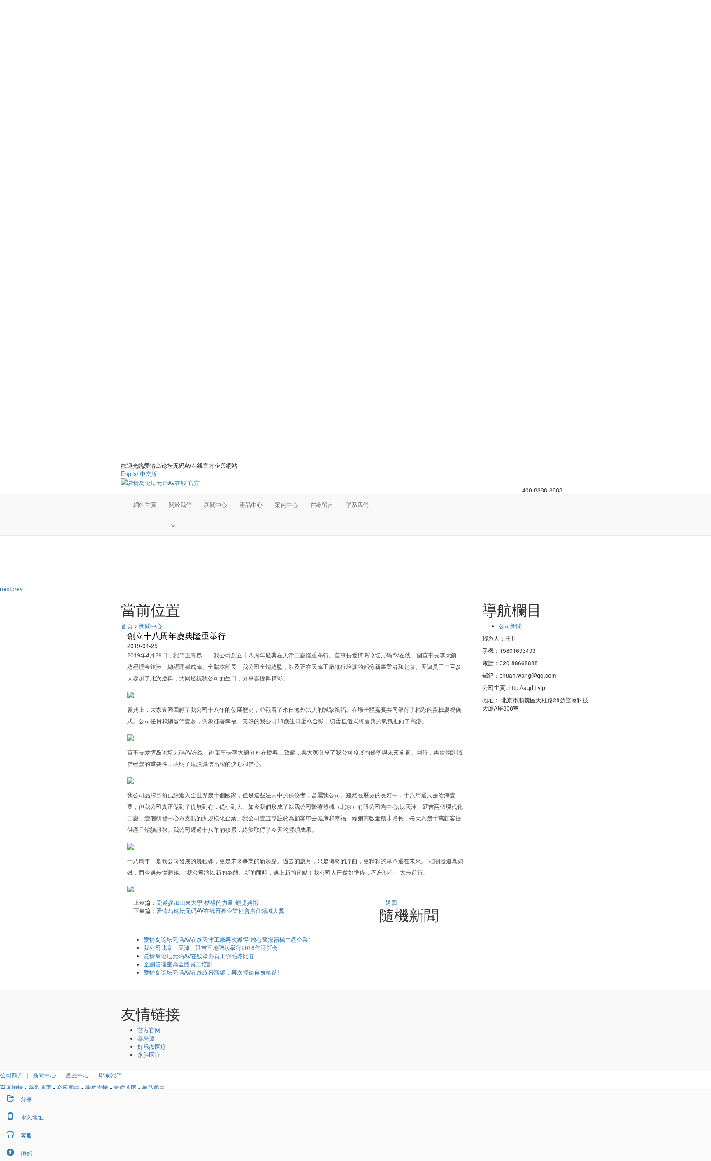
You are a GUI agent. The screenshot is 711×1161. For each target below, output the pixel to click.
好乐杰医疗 (151, 1046)
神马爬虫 (153, 1087)
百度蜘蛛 (11, 1087)
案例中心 (286, 504)
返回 (391, 902)
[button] (180, 525)
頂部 (26, 1153)
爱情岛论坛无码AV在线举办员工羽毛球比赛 (199, 956)
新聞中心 (215, 504)
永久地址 (32, 1117)
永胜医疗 (148, 1054)
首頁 (126, 626)
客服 (26, 1135)
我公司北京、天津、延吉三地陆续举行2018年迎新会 (211, 947)
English (130, 473)
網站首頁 (144, 504)
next (5, 589)
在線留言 (321, 504)
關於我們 (180, 504)
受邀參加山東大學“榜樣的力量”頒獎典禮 (207, 902)
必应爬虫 (68, 1087)
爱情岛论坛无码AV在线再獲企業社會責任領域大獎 (220, 910)
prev (17, 589)
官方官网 (148, 1030)
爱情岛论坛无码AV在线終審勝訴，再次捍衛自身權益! (211, 972)
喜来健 (146, 1038)
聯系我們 (357, 504)
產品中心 (251, 504)
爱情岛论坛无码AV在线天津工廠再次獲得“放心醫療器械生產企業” (227, 939)
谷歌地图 (39, 1087)
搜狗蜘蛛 (96, 1087)
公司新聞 (510, 626)
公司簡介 (11, 1075)
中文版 (148, 473)
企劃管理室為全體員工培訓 (178, 964)
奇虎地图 (125, 1087)
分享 (26, 1099)
